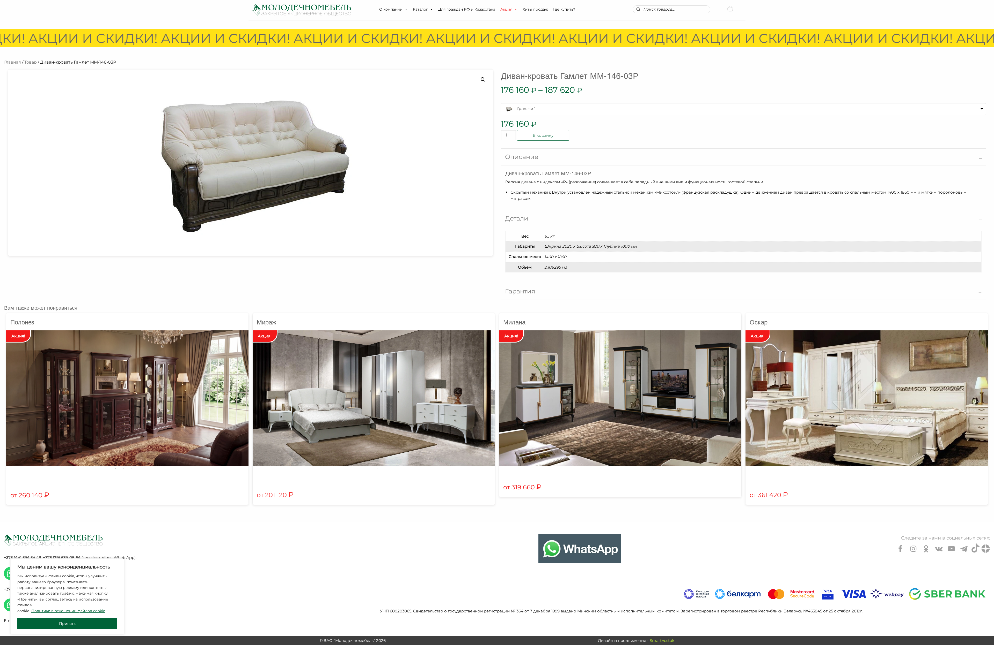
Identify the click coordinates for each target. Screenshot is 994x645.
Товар (30, 62)
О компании (391, 9)
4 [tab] (139, 468)
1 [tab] (115, 468)
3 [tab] (131, 468)
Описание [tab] (521, 157)
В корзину (543, 135)
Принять (67, 623)
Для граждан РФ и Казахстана (466, 9)
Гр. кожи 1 (526, 108)
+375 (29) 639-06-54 (62, 557)
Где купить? (564, 9)
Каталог (420, 9)
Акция (506, 9)
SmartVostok (662, 640)
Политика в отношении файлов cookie (68, 611)
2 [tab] (123, 468)
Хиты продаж (535, 9)
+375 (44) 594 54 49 (22, 557)
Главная (12, 62)
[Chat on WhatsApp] (579, 548)
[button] (406, 9)
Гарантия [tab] (520, 291)
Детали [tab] (516, 218)
